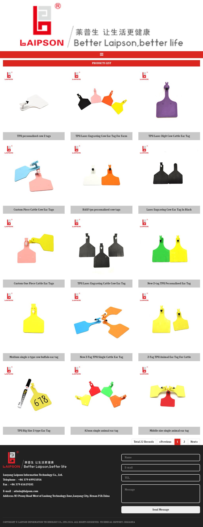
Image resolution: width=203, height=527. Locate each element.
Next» (194, 441)
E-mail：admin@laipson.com (20, 491)
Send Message (160, 509)
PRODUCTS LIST (101, 63)
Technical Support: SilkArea (117, 522)
